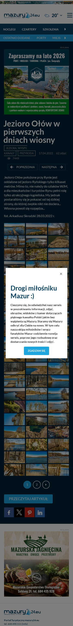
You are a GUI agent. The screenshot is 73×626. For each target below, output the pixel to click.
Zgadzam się (36, 350)
